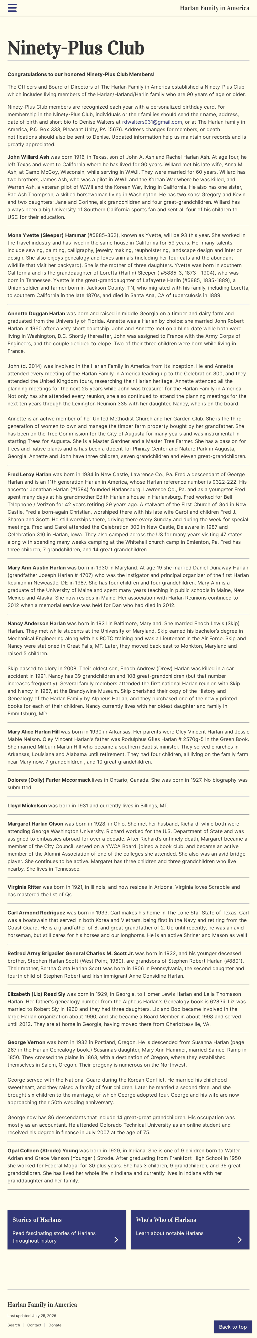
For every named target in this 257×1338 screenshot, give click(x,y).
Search (14, 1325)
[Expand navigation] (13, 8)
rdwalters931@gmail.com (152, 122)
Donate (55, 1325)
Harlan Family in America (214, 8)
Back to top (233, 1327)
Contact (34, 1325)
